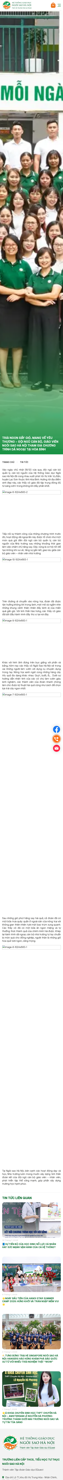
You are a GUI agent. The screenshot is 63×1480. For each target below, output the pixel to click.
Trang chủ (8, 462)
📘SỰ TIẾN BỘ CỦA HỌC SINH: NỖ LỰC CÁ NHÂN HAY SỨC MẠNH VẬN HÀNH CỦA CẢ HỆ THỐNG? (29, 1246)
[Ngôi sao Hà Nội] (17, 5)
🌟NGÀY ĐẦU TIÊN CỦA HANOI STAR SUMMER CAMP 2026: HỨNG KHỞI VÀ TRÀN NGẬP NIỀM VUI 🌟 (30, 1301)
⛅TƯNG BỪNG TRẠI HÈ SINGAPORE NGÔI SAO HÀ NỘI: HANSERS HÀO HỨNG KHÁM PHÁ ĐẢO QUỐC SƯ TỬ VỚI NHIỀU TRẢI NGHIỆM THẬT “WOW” (30, 1359)
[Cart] (53, 5)
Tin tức (24, 462)
